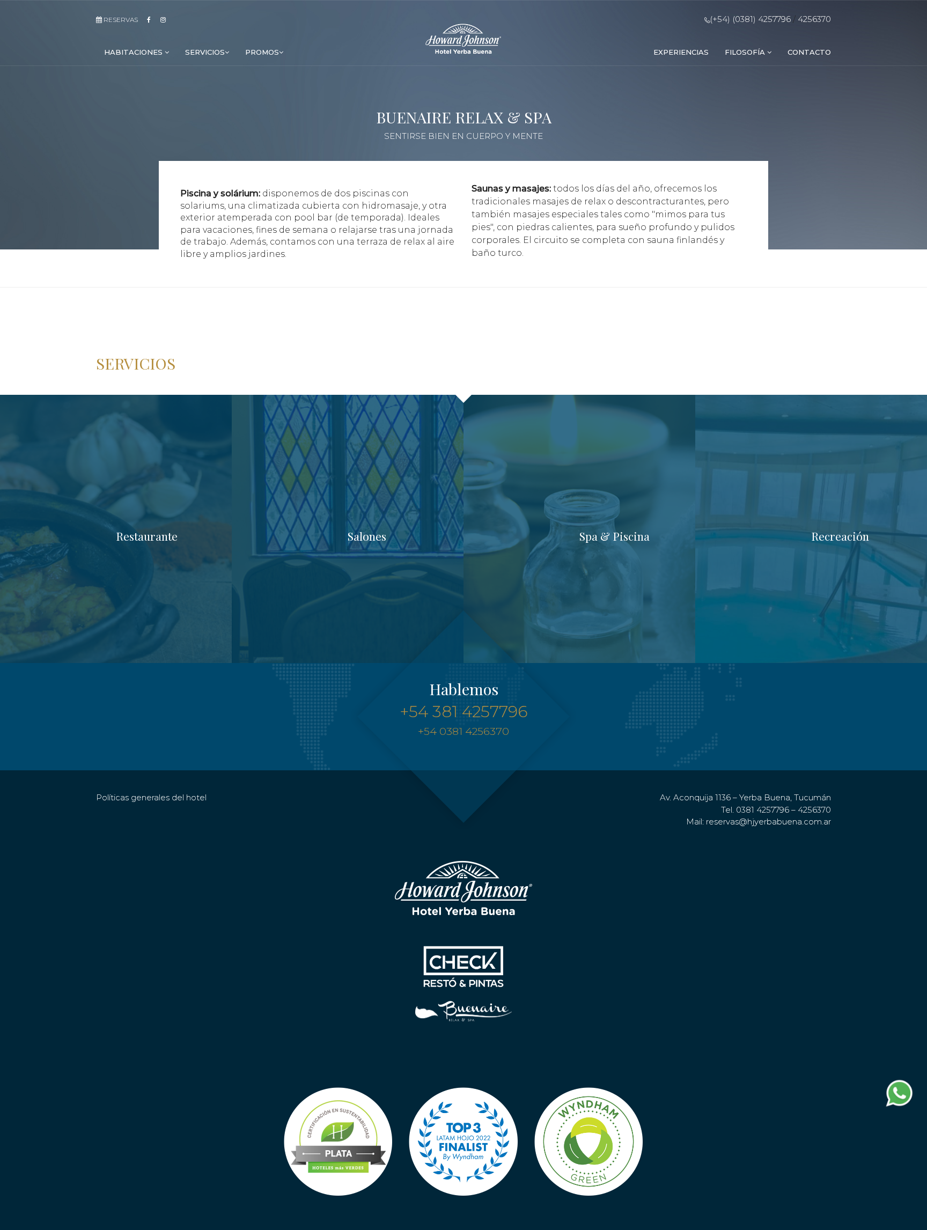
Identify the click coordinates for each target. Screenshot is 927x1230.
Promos (262, 52)
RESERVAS (120, 20)
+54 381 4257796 (464, 711)
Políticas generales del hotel (151, 797)
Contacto (809, 52)
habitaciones (134, 52)
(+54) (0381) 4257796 (750, 19)
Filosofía (746, 52)
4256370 (814, 19)
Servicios (205, 52)
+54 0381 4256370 (463, 731)
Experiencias (681, 52)
